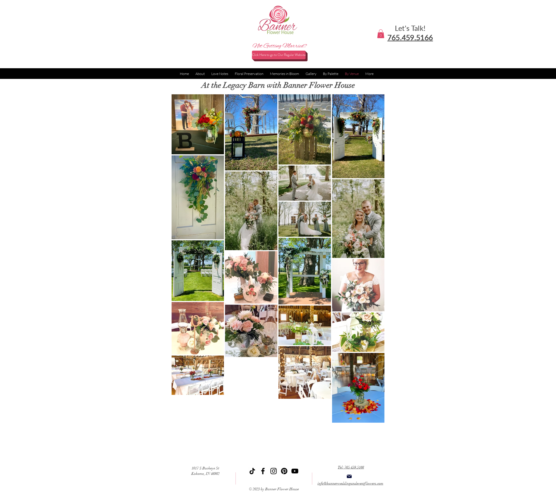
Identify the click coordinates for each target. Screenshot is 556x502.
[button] (380, 33)
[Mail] (349, 476)
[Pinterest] (284, 471)
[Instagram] (273, 471)
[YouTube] (295, 471)
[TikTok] (252, 471)
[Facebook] (263, 471)
